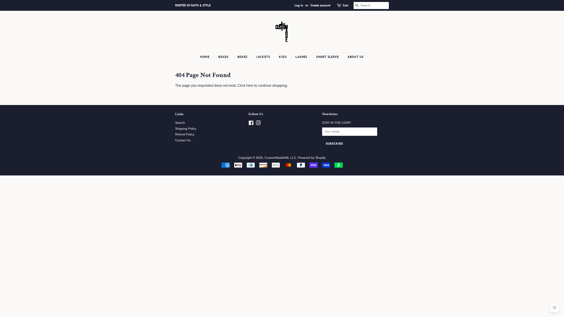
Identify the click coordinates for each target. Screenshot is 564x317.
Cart (345, 5)
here (249, 85)
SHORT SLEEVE (327, 57)
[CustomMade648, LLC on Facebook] (251, 123)
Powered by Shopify (312, 157)
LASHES (301, 57)
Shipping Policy (185, 128)
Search (180, 122)
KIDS (283, 57)
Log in (299, 5)
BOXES (242, 57)
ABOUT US (356, 57)
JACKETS (263, 57)
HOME (205, 57)
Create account (320, 5)
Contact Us (183, 140)
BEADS (223, 57)
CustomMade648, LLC (280, 157)
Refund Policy (184, 134)
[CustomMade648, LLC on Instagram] (258, 123)
